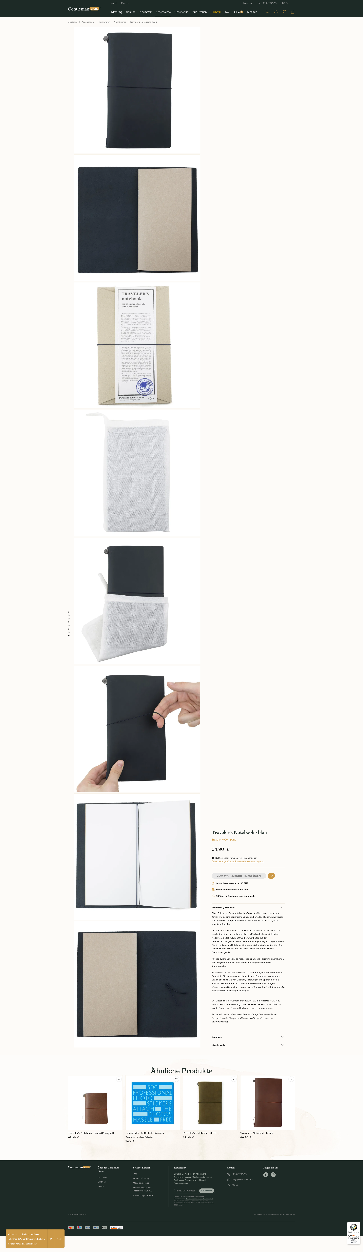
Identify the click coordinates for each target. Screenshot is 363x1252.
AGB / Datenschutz (141, 1183)
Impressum (248, 3)
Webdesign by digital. (284, 1214)
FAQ (135, 1174)
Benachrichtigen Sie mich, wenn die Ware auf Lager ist (238, 861)
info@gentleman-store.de (242, 1179)
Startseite (73, 22)
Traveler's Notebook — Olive (199, 1133)
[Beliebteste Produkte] (284, 11)
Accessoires (88, 22)
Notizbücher (120, 22)
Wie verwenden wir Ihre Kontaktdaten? (199, 1199)
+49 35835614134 (269, 3)
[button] (271, 876)
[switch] (353, 1241)
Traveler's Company (224, 839)
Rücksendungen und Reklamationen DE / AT (143, 1189)
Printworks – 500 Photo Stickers (144, 1133)
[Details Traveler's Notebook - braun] (267, 1102)
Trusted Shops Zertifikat (143, 1195)
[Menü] (358, 1224)
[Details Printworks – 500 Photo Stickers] (152, 1102)
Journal (113, 3)
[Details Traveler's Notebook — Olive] (210, 1102)
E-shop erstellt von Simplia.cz (262, 1214)
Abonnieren (206, 1190)
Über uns (125, 3)
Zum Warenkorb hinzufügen (239, 875)
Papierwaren (104, 22)
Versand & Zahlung (141, 1178)
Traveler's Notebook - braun (256, 1133)
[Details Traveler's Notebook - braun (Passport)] (95, 1102)
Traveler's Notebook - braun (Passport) (91, 1133)
